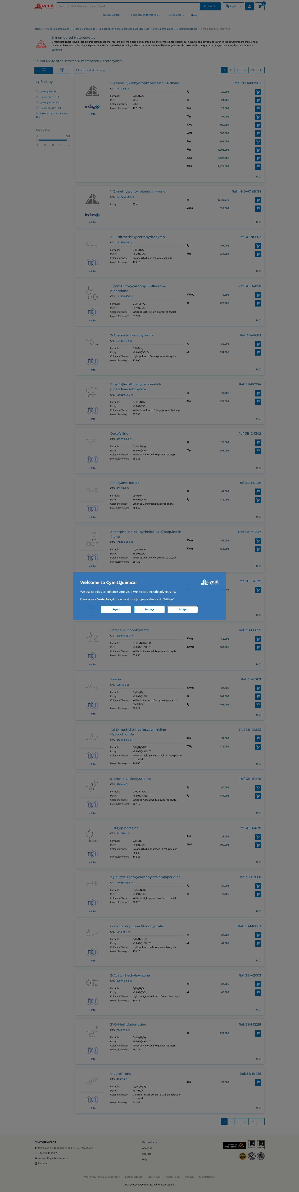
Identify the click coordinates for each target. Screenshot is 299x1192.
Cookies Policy (105, 599)
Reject (116, 609)
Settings (149, 609)
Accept (183, 609)
